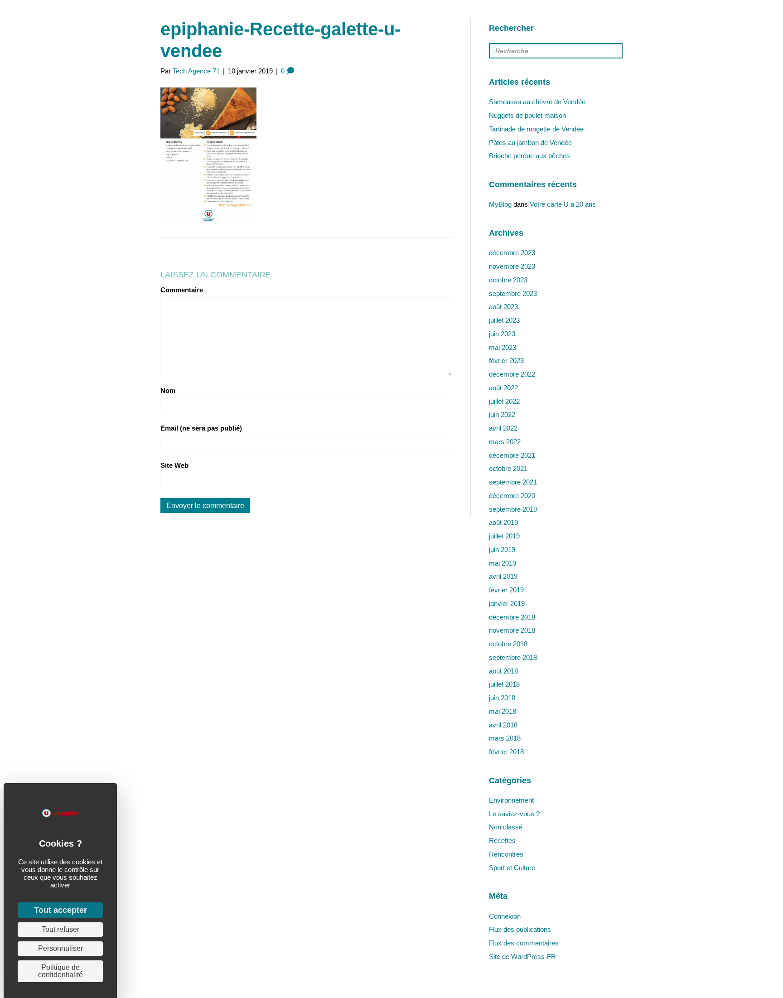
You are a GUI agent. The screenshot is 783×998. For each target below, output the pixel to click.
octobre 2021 (508, 468)
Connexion (505, 916)
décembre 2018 (512, 617)
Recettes (502, 840)
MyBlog (500, 204)
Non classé (505, 827)
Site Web (174, 465)
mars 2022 (505, 442)
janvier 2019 (507, 603)
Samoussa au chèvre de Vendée (537, 102)
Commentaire (181, 290)
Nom (167, 390)
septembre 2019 (513, 509)
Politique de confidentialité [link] (60, 971)
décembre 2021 (512, 455)
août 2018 (503, 671)
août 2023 (503, 306)
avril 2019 (503, 576)
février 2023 (506, 360)
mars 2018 (505, 738)
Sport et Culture (512, 868)
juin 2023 (502, 334)
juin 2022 (502, 414)
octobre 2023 (508, 280)
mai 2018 (502, 711)
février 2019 (506, 590)
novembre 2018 (512, 630)
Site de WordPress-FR (522, 956)
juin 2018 (502, 698)
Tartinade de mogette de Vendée (536, 129)
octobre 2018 (508, 644)
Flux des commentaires (524, 943)
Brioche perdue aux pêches (529, 156)
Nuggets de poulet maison (527, 115)
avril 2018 (503, 725)
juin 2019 (502, 549)
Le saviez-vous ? (514, 814)
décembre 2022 (512, 374)
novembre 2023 (512, 266)
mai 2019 (502, 563)
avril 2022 (503, 428)
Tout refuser (60, 929)
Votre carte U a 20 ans (563, 204)
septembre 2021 (513, 482)
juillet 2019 (504, 536)
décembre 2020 (512, 495)
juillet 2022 (504, 401)
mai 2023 (502, 347)
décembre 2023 (512, 253)
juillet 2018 (504, 684)
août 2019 (503, 522)
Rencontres (506, 854)
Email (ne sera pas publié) (201, 428)
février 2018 (506, 752)
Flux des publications (520, 929)
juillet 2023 (504, 320)
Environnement (511, 800)
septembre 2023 (513, 293)
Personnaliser (60, 948)
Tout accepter (60, 910)
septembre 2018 (513, 657)
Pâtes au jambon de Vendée (530, 142)
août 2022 (503, 388)
